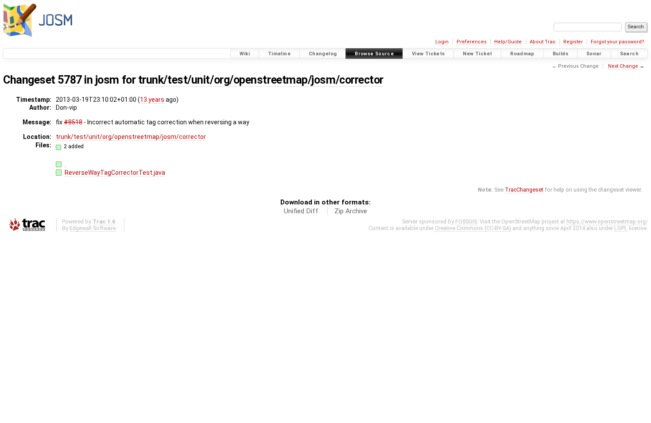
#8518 (73, 122)
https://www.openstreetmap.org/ (607, 221)
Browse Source (374, 54)
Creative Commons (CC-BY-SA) (473, 228)
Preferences (472, 42)
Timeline (279, 54)
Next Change (623, 66)
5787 (69, 79)
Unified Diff (301, 211)
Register (573, 42)
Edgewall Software (93, 228)
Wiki (245, 54)
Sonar (594, 54)
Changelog (323, 54)
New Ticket (477, 54)
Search (629, 54)
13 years (152, 99)
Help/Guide (508, 42)
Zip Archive (350, 211)
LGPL (621, 228)
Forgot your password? (617, 42)
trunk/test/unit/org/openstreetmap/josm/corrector (261, 79)
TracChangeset (524, 189)
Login (442, 42)
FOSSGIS (466, 221)
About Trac (543, 42)
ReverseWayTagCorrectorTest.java (115, 172)
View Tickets (428, 54)
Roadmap (522, 54)
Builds (560, 54)
